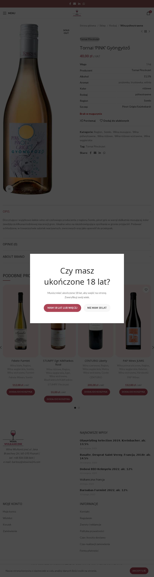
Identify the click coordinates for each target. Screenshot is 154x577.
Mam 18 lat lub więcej (62, 307)
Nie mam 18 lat (97, 307)
